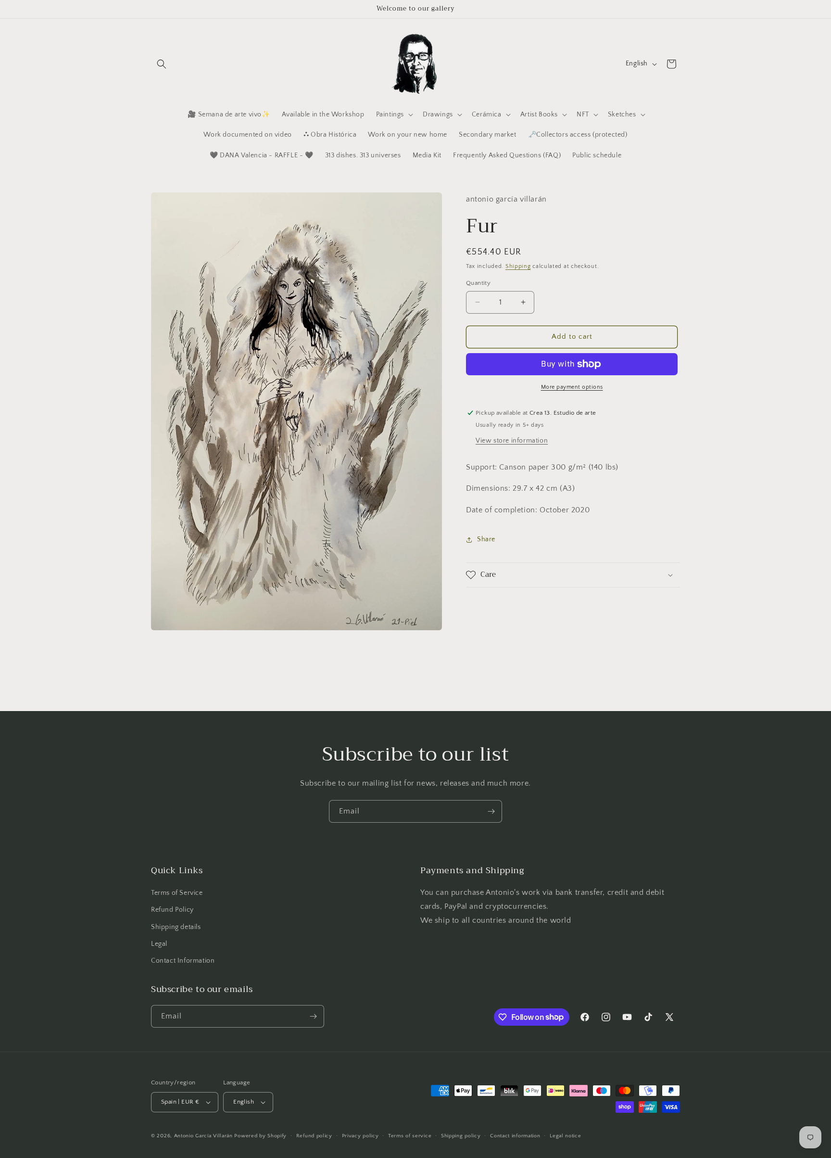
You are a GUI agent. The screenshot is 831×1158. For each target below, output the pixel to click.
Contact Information (182, 961)
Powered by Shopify (260, 1136)
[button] (161, 64)
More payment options (572, 387)
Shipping (518, 266)
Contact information (515, 1136)
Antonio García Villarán (203, 1136)
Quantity (478, 283)
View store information (512, 440)
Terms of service (409, 1136)
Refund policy (314, 1136)
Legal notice (565, 1136)
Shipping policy (461, 1136)
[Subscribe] (491, 811)
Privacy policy (360, 1136)
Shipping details (176, 927)
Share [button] (486, 539)
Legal (159, 944)
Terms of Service (177, 893)
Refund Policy (172, 910)
